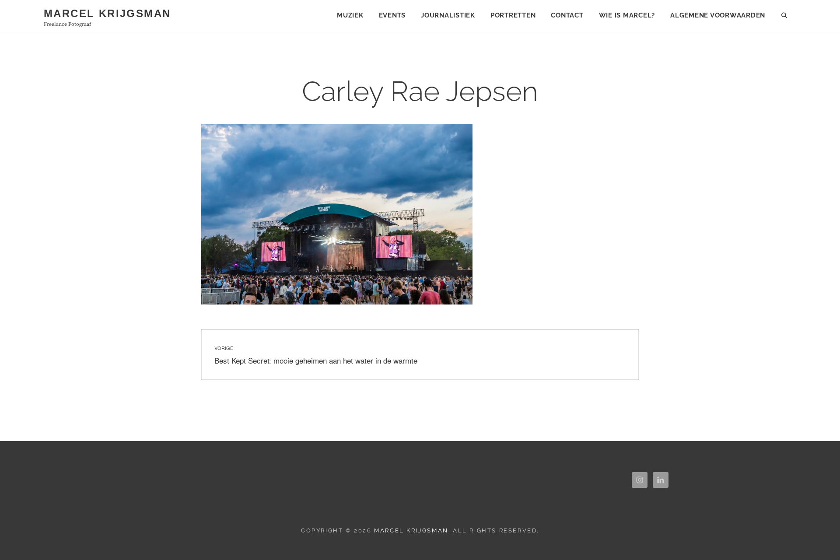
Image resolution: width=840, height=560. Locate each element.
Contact (567, 15)
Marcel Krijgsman (107, 13)
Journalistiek (448, 15)
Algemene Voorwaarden (717, 15)
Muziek (350, 15)
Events (392, 15)
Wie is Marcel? (627, 15)
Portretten (513, 15)
